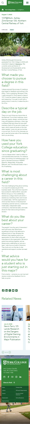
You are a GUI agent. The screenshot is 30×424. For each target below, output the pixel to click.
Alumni (12, 29)
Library (4, 390)
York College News (10, 10)
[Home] (3, 10)
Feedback (21, 413)
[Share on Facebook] (3, 290)
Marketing (19, 64)
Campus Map (19, 387)
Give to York (7, 382)
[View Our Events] (4, 377)
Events (3, 393)
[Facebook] (8, 377)
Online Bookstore (20, 398)
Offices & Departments (21, 390)
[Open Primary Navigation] (27, 2)
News (3, 387)
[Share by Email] (13, 290)
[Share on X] (10, 290)
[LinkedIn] (20, 377)
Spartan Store (5, 401)
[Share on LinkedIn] (6, 290)
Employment (5, 398)
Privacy (27, 413)
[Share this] (16, 290)
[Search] (2, 2)
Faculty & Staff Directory (19, 394)
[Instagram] (16, 377)
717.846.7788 (8, 372)
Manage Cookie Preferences (8, 413)
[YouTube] (12, 377)
